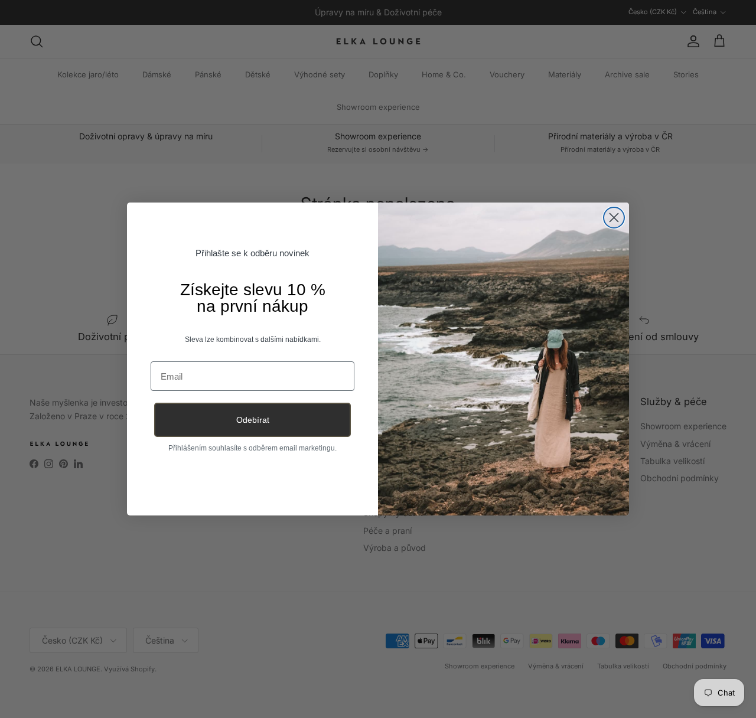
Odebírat (252, 420)
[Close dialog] (614, 217)
